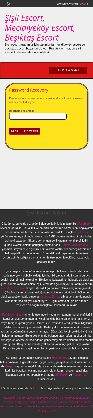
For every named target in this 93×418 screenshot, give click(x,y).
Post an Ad (68, 70)
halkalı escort (34, 398)
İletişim (9, 366)
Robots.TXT (80, 374)
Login (83, 3)
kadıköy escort (83, 406)
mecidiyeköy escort (13, 288)
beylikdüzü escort (14, 398)
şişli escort (50, 398)
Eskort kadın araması (75, 245)
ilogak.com (81, 232)
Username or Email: (21, 110)
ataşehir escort (64, 406)
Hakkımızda (59, 357)
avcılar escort (17, 406)
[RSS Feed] (8, 3)
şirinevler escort (47, 402)
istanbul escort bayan (40, 406)
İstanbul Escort (50, 296)
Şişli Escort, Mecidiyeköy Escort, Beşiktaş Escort (40, 27)
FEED (36, 388)
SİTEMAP (61, 374)
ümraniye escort (47, 410)
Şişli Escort (84, 223)
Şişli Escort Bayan (12, 314)
